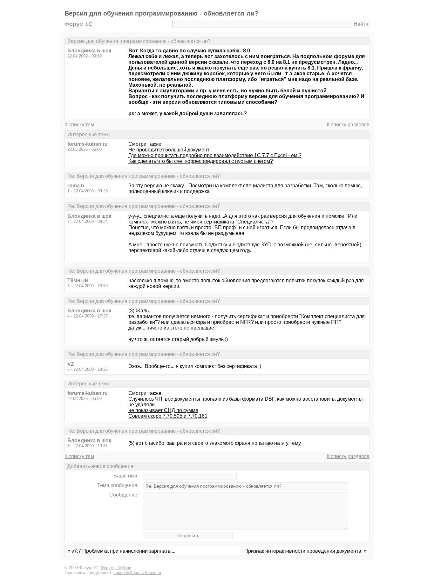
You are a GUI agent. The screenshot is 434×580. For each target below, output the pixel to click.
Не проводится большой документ (168, 149)
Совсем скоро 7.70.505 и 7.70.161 (167, 416)
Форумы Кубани (116, 567)
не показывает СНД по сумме (163, 410)
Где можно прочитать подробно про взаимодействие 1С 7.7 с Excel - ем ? (215, 155)
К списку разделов (348, 124)
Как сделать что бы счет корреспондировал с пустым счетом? (200, 161)
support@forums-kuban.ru (137, 572)
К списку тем (79, 124)
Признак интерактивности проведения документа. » (305, 551)
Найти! (362, 24)
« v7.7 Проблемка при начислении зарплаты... (121, 551)
